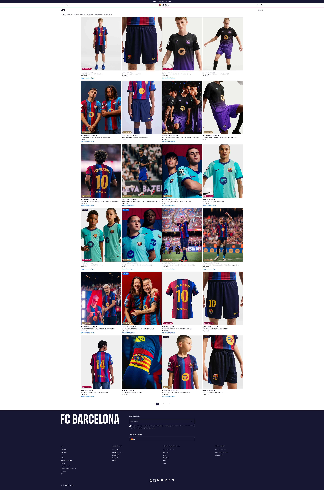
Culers (165, 463)
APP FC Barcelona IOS (220, 449)
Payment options (65, 465)
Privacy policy (115, 449)
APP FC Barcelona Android (221, 452)
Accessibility (115, 458)
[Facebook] (158, 480)
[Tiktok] (165, 480)
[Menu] (63, 5)
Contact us (63, 471)
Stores (62, 473)
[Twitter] (169, 480)
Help (62, 455)
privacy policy (167, 425)
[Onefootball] (173, 480)
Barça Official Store (69, 485)
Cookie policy (115, 455)
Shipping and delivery (66, 460)
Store (151, 481)
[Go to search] (67, 5)
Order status (64, 449)
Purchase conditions (117, 452)
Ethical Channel (218, 455)
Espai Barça (166, 458)
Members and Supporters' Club (68, 468)
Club (164, 460)
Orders (62, 458)
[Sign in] (257, 5)
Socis (164, 455)
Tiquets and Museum (168, 449)
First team (165, 452)
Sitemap (114, 460)
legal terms (160, 425)
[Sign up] (192, 421)
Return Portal (64, 452)
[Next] (169, 404)
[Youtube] (162, 480)
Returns (63, 463)
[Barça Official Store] (164, 5)
